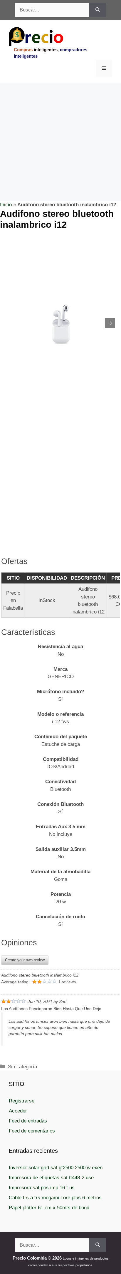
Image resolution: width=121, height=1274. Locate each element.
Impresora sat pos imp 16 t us (42, 1187)
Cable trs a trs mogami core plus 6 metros (55, 1197)
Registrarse (21, 1101)
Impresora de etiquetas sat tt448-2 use (51, 1177)
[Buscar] (97, 10)
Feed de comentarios (32, 1131)
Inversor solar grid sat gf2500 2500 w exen (55, 1167)
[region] (60, 130)
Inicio (6, 204)
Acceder (18, 1111)
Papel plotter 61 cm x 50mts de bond (49, 1207)
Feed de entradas (28, 1121)
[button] (110, 323)
